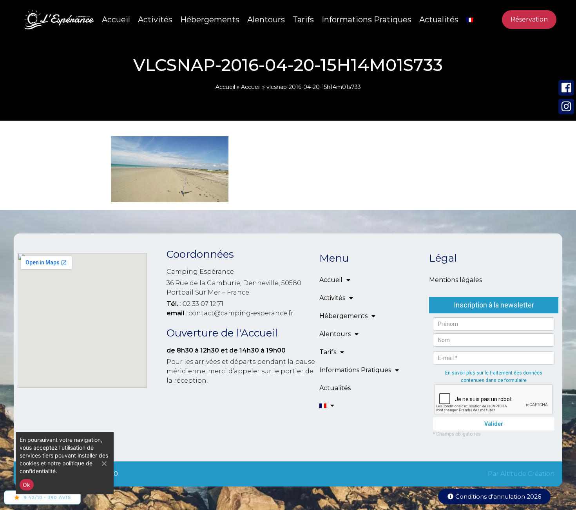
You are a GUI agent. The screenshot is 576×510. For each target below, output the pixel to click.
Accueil (116, 19)
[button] (494, 496)
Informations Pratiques (366, 19)
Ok (27, 484)
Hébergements (209, 19)
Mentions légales (455, 280)
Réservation (529, 19)
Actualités (438, 19)
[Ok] (104, 463)
